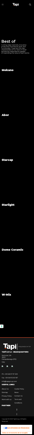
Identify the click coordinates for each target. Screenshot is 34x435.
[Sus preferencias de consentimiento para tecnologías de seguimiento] (1, 326)
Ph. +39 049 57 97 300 (10, 374)
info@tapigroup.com (9, 381)
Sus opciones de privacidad (18, 428)
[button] (30, 4)
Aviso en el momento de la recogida (15, 433)
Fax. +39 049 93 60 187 (10, 378)
